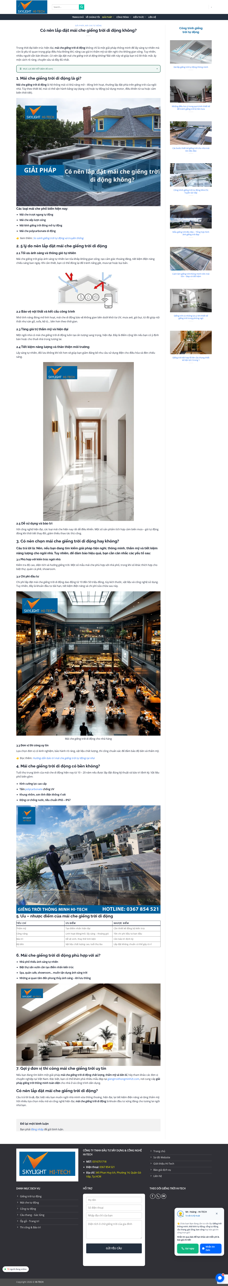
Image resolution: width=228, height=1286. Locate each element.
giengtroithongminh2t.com (123, 1079)
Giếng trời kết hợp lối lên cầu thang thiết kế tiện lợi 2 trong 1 (190, 358)
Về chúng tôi (93, 17)
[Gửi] (81, 7)
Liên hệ (152, 17)
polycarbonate (33, 789)
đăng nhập (37, 1129)
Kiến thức (138, 17)
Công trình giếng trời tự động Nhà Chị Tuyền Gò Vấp (191, 191)
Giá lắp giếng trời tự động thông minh (191, 67)
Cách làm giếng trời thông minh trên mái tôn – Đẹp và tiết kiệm (190, 275)
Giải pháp (107, 17)
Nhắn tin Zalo (210, 1248)
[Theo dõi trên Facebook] (152, 1196)
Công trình (122, 17)
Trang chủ (78, 17)
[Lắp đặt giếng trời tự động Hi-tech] (31, 7)
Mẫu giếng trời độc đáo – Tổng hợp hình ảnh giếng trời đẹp (190, 233)
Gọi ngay (189, 1248)
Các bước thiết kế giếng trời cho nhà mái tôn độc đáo (190, 149)
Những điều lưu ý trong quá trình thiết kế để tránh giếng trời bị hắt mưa (191, 107)
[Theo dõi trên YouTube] (163, 1196)
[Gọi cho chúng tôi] (158, 1196)
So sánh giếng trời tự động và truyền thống (58, 238)
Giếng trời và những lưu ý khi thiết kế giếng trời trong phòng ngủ (191, 317)
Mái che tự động (93, 25)
